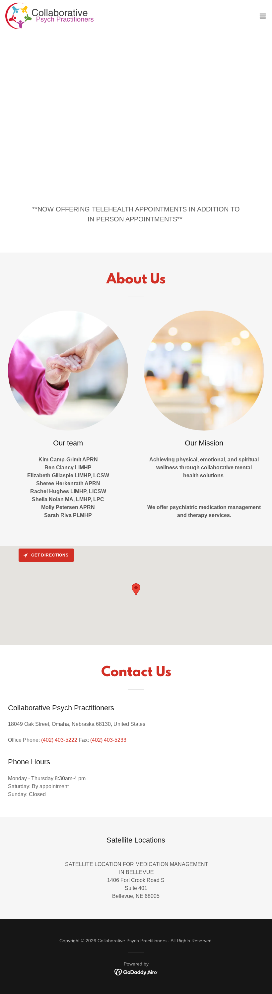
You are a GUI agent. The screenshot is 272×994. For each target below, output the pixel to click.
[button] (262, 16)
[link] (49, 16)
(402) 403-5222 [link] (59, 740)
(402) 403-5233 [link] (108, 740)
